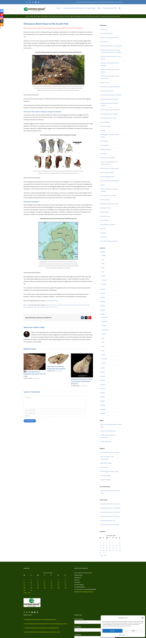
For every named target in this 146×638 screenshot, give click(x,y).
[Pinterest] (1, 14)
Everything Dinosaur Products (109, 114)
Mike (26, 305)
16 (100, 548)
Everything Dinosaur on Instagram (110, 508)
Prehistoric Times (106, 208)
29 (120, 550)
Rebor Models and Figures (108, 224)
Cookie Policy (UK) (106, 441)
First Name (77, 627)
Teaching (103, 233)
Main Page (86, 305)
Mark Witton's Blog (106, 463)
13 (113, 545)
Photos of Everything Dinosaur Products (109, 190)
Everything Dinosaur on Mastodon (110, 512)
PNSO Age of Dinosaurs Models (109, 204)
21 (116, 548)
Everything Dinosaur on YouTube (110, 524)
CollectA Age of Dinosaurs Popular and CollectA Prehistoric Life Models (111, 51)
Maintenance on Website (108, 157)
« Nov (101, 555)
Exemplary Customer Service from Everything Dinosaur (40, 619)
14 (116, 545)
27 (113, 550)
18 (106, 548)
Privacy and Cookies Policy (108, 431)
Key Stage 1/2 (104, 141)
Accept (112, 630)
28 (116, 550)
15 (119, 545)
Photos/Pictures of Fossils (43, 307)
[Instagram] (1, 18)
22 (120, 548)
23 (100, 550)
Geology (103, 130)
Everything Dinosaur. (52, 300)
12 (110, 545)
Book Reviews (105, 41)
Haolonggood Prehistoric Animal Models (110, 136)
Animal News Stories (107, 33)
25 (107, 550)
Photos (103, 185)
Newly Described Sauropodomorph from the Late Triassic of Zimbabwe (81, 387)
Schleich (103, 228)
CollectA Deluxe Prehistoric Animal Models (111, 58)
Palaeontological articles (30, 307)
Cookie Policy (122, 634)
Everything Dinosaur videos (108, 118)
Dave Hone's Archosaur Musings (110, 452)
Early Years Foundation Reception (110, 86)
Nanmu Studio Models (107, 172)
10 (103, 545)
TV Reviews (104, 237)
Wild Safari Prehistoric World (109, 241)
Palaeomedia (104, 467)
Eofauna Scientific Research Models (111, 95)
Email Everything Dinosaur (85, 591)
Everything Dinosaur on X (108, 520)
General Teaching (106, 126)
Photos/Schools (105, 199)
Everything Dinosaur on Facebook (110, 504)
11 (106, 545)
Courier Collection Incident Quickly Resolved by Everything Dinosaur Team (46, 623)
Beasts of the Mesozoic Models (110, 37)
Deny (133, 630)
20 (113, 548)
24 (104, 550)
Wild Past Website (106, 479)
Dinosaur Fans (79, 305)
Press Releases (105, 212)
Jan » (105, 555)
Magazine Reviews (106, 149)
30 (100, 553)
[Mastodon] (34, 612)
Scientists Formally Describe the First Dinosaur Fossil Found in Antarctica (58, 381)
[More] (1, 24)
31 (103, 553)
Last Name (77, 635)
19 (110, 548)
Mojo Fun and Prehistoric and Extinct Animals (109, 163)
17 (103, 548)
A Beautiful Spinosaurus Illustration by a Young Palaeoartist (42, 628)
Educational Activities (107, 91)
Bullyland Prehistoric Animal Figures (111, 46)
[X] (1, 21)
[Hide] (0, 28)
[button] (142, 618)
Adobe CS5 (49, 305)
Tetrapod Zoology (106, 475)
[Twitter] (27, 612)
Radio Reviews (105, 220)
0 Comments (54, 307)
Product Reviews (105, 216)
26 (110, 550)
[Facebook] (1, 11)
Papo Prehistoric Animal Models (110, 181)
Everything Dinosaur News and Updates (109, 104)
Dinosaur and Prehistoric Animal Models (110, 71)
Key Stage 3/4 (105, 145)
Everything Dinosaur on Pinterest (110, 516)
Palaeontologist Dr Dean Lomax (110, 471)
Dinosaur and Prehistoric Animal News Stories (64, 305)
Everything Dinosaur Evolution (109, 99)
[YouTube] (32, 612)
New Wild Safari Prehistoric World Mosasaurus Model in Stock (42, 632)
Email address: (78, 619)
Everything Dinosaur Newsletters (110, 110)
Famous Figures (105, 122)
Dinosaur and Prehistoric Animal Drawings (110, 64)
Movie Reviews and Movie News (110, 168)
